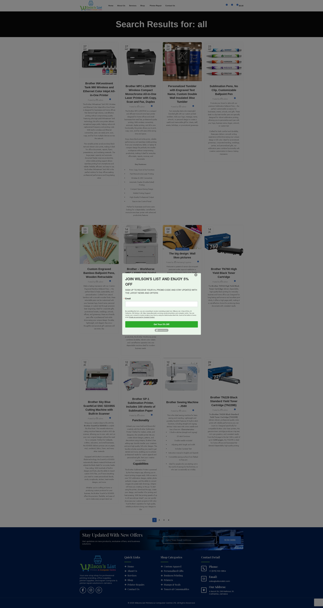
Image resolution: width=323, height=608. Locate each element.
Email (128, 299)
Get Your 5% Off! (161, 324)
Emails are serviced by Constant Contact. (142, 317)
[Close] (197, 276)
